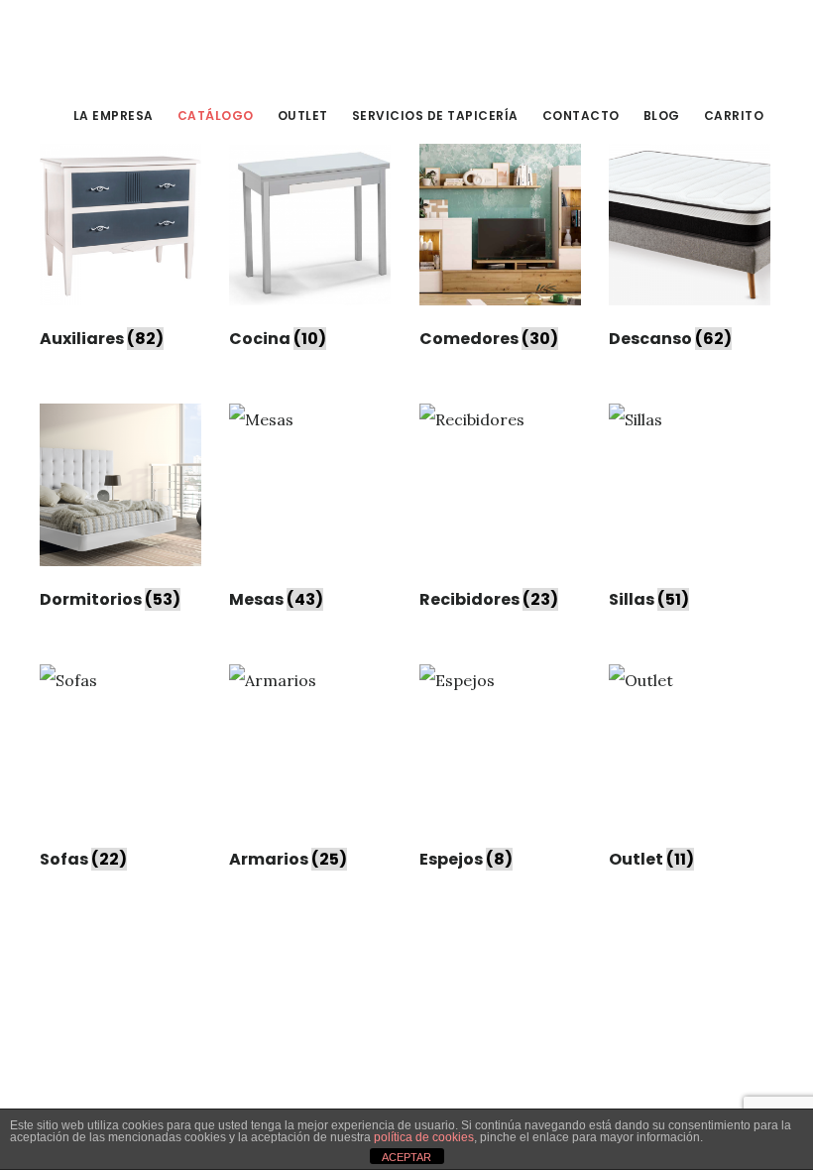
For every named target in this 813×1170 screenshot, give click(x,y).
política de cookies (424, 1137)
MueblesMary (188, 43)
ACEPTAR (406, 1157)
